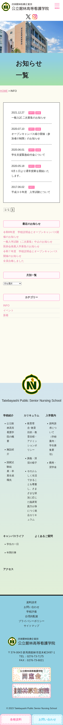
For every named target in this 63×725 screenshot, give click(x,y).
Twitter (28, 16)
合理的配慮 (31, 616)
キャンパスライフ (13, 536)
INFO (31, 113)
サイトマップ (31, 625)
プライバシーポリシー (31, 621)
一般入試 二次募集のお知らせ (28, 117)
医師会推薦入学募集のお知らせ (21, 246)
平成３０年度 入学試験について (30, 192)
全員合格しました (13, 261)
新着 (38, 113)
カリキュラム (31, 415)
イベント (8, 310)
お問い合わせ (47, 719)
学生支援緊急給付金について (28, 154)
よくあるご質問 (44, 536)
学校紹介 (8, 415)
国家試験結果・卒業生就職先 (10, 471)
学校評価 (31, 611)
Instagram (34, 16)
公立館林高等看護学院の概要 (10, 432)
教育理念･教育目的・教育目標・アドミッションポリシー (32, 436)
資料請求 (31, 602)
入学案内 (51, 415)
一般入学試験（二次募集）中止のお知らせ (27, 241)
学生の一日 (13, 544)
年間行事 (11, 552)
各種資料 (16, 719)
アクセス (8, 569)
